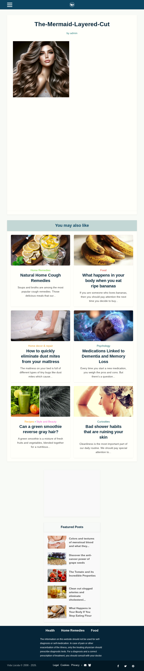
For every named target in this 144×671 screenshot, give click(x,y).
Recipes (29, 421)
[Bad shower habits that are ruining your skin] (103, 401)
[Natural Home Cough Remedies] (40, 250)
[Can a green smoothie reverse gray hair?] (40, 401)
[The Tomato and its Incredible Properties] (58, 575)
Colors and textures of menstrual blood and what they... (81, 542)
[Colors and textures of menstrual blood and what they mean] (58, 542)
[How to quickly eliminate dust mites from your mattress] (40, 325)
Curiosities (103, 421)
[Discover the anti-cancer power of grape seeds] (58, 558)
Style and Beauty (46, 421)
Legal (56, 665)
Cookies (65, 665)
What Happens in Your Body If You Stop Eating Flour (80, 612)
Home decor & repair (40, 345)
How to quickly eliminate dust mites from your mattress (40, 356)
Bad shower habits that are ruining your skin (103, 432)
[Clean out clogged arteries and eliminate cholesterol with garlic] (58, 592)
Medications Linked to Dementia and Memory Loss (103, 356)
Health (50, 630)
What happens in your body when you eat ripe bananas (103, 280)
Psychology (103, 345)
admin (73, 33)
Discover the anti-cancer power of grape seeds (80, 559)
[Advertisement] (72, 129)
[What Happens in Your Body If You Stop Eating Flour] (58, 611)
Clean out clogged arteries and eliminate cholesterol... (81, 594)
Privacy (75, 665)
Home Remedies (40, 270)
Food (103, 270)
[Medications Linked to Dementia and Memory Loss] (103, 325)
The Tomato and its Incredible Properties (82, 573)
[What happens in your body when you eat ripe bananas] (103, 250)
